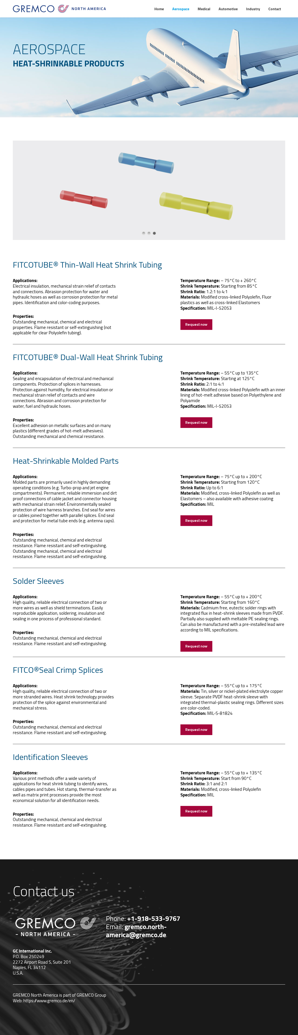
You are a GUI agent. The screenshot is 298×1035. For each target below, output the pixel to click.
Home (159, 8)
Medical (204, 8)
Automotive (228, 8)
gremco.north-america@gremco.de (136, 930)
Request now (196, 324)
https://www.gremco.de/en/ (49, 1000)
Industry (253, 8)
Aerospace (180, 8)
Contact (274, 8)
